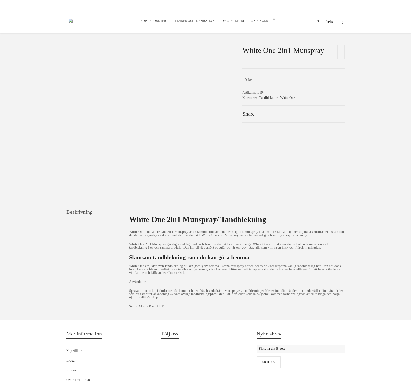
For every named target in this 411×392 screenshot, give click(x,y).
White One (287, 97)
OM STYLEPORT (79, 380)
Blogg (70, 360)
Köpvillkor (74, 351)
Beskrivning (79, 212)
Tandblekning (268, 97)
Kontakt (71, 370)
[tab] (94, 212)
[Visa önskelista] (290, 21)
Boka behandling (330, 22)
